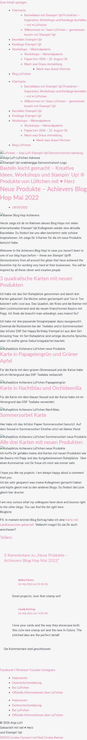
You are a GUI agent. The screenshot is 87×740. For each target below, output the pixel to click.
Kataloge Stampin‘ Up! (26, 44)
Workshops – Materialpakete (31, 49)
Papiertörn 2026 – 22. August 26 (45, 59)
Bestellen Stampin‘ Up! (27, 39)
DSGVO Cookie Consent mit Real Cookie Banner (31, 737)
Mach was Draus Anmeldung (43, 64)
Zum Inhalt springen (13, 2)
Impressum (19, 678)
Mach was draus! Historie (53, 69)
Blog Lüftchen (21, 74)
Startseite (19, 10)
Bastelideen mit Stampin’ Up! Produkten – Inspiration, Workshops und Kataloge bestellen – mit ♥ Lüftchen (55, 20)
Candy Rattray (26, 609)
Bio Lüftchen (20, 687)
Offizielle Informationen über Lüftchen (37, 692)
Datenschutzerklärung (26, 683)
